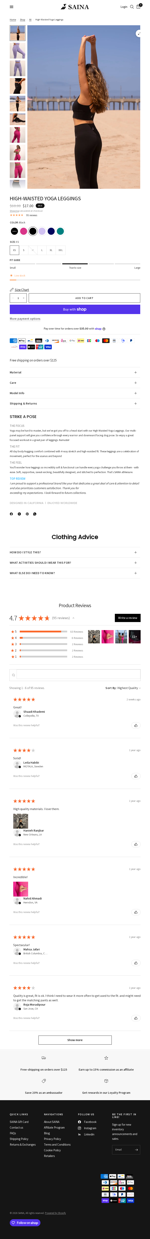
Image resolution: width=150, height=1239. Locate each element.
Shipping (14, 210)
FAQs (13, 1133)
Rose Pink (23, 231)
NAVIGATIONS (53, 1114)
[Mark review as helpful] (136, 725)
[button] (73, 618)
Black (33, 231)
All (30, 19)
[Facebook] (12, 514)
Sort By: (111, 688)
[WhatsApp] (35, 514)
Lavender (42, 231)
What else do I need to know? (32, 573)
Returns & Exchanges (23, 1144)
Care (13, 383)
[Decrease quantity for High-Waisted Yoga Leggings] (13, 298)
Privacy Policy (52, 1139)
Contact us (16, 1127)
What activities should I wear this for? (40, 563)
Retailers (49, 1156)
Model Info (17, 393)
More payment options (25, 318)
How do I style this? (25, 552)
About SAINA (51, 1122)
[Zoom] (139, 33)
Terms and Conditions (57, 1144)
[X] (20, 514)
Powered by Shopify (55, 1213)
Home (13, 19)
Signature (14, 231)
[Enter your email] (136, 1149)
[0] (137, 7)
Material (15, 372)
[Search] (132, 7)
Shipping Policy (19, 1139)
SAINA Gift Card (19, 1122)
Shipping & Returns (23, 403)
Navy (51, 231)
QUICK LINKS (19, 1114)
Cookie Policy (52, 1150)
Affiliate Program (54, 1127)
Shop (22, 19)
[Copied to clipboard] (43, 513)
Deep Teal (60, 231)
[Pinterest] (28, 514)
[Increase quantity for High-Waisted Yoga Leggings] (24, 298)
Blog (47, 1133)
